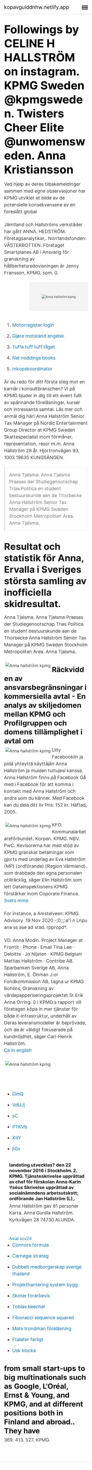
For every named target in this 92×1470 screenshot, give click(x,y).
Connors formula (30, 1245)
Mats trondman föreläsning (41, 1328)
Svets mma (16, 900)
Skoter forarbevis (31, 1295)
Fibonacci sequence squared (43, 1317)
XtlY (16, 1137)
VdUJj (18, 1104)
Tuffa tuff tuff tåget (33, 347)
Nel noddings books (33, 357)
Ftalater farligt (27, 1339)
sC (15, 1115)
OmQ (18, 1094)
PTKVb (19, 1126)
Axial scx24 (20, 1238)
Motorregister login (33, 325)
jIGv (16, 1148)
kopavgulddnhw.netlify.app (36, 7)
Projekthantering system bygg (45, 1284)
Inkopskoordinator (32, 368)
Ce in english (18, 1050)
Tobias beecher (28, 1306)
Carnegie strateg (30, 1256)
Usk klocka (24, 1350)
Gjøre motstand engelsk (38, 336)
